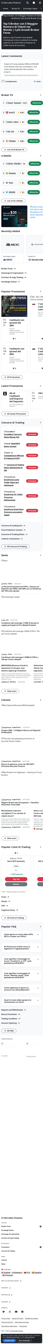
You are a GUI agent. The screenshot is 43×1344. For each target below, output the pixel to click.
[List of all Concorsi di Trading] (40, 422)
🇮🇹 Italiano (17, 1272)
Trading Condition (9, 1018)
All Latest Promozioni (16, 414)
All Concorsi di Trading (17, 546)
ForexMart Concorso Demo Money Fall (13, 435)
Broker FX (16, 8)
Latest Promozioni (12, 385)
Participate (32, 434)
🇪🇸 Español (37, 1272)
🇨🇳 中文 (27, 1272)
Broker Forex (7, 268)
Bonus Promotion (9, 1014)
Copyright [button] (4, 1302)
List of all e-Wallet (15, 201)
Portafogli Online (9, 282)
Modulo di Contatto (31, 1318)
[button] (40, 1226)
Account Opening (9, 1023)
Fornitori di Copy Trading (12, 277)
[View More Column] (40, 700)
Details (16, 884)
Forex (3, 897)
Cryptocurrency (8, 910)
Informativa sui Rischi (22, 1322)
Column (5, 699)
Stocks (4, 901)
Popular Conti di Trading (15, 847)
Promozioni (5, 1247)
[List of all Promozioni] (40, 291)
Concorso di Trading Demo (12, 534)
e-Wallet (6, 155)
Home (5, 8)
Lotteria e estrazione (10, 538)
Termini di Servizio (7, 1322)
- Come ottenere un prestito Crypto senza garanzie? (21, 75)
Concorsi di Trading (12, 422)
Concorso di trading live (11, 525)
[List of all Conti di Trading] (40, 847)
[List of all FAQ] (40, 926)
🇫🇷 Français (8, 1275)
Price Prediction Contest (11, 530)
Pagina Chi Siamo (17, 1318)
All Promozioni (13, 377)
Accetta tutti (9, 1341)
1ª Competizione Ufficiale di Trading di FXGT (14, 456)
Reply (38, 81)
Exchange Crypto (30, 8)
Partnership (23, 1326)
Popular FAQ (8, 926)
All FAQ (10, 1031)
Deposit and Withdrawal (12, 1010)
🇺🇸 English (5, 1272)
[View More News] (40, 555)
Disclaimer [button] (4, 1288)
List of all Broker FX (15, 149)
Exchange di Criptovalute (12, 273)
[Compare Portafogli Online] (40, 155)
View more (11, 691)
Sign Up (16, 879)
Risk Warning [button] (5, 1295)
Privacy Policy (5, 1318)
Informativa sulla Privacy (9, 1326)
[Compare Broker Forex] (40, 95)
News (4, 555)
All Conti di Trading (15, 918)
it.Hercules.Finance (11, 2)
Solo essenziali (24, 1341)
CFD (3, 905)
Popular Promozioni (13, 291)
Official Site (36, 103)
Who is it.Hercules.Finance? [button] (10, 1281)
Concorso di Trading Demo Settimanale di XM (14, 468)
